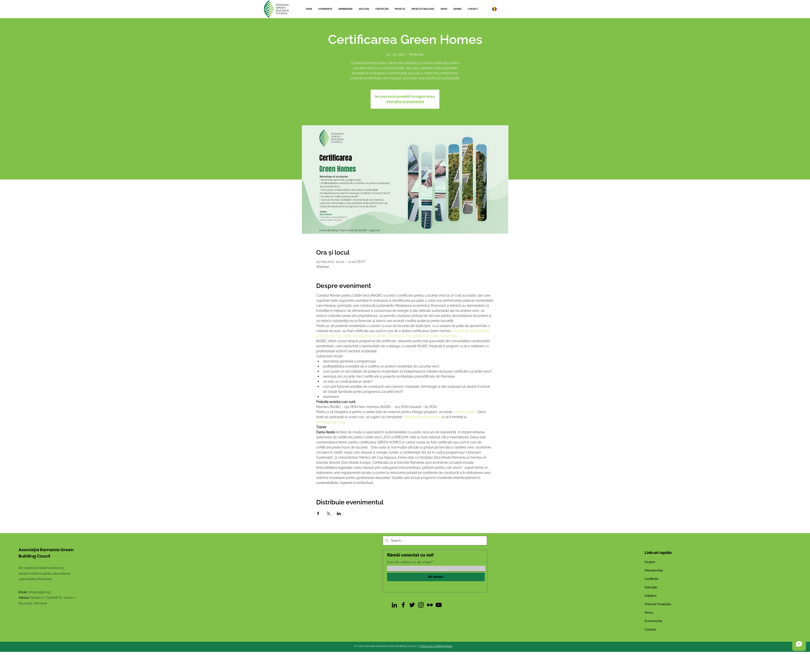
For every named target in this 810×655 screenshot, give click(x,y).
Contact (650, 629)
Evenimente (653, 621)
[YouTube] (438, 605)
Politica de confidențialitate (435, 646)
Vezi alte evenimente (405, 101)
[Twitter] (412, 605)
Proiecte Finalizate (658, 604)
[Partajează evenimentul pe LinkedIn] (339, 513)
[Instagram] (421, 605)
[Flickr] (429, 605)
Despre (650, 562)
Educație (651, 587)
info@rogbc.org (39, 592)
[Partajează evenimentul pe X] (329, 513)
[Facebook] (403, 605)
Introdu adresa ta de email (409, 562)
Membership (654, 570)
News (649, 612)
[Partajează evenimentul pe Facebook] (318, 513)
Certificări (651, 579)
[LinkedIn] (394, 605)
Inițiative (651, 596)
